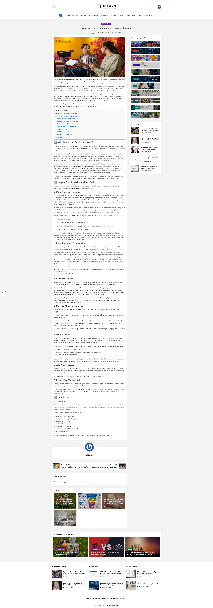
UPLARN (97, 32)
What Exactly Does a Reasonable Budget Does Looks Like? (70, 553)
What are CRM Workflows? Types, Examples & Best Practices (149, 168)
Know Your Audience (64, 124)
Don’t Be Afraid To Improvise (67, 126)
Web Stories (148, 15)
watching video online (110, 86)
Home (68, 15)
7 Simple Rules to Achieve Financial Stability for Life (63, 500)
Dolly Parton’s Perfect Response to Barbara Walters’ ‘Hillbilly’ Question (150, 140)
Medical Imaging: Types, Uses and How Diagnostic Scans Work (113, 501)
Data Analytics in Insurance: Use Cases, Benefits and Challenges (111, 584)
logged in (66, 482)
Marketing (113, 15)
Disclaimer (104, 598)
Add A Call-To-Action (64, 132)
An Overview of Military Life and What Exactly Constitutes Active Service (141, 553)
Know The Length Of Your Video (68, 121)
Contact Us (96, 598)
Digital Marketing (106, 24)
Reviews (134, 15)
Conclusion (59, 137)
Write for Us (123, 598)
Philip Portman (86, 504)
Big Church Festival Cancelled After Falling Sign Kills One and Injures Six (150, 130)
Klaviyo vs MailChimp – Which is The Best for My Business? (105, 553)
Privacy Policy (113, 598)
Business (75, 15)
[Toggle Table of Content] (121, 110)
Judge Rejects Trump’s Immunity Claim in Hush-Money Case (150, 148)
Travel (128, 15)
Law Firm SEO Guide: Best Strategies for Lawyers (64, 518)
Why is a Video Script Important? (66, 113)
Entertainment (93, 15)
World (141, 15)
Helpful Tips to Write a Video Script (67, 116)
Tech (121, 15)
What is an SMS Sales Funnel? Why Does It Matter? (89, 500)
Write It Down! (62, 129)
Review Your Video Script (66, 134)
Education (84, 15)
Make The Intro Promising (66, 118)
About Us (88, 598)
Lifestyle (103, 15)
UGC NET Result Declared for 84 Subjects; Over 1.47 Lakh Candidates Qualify (149, 158)
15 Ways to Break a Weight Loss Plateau (149, 584)
